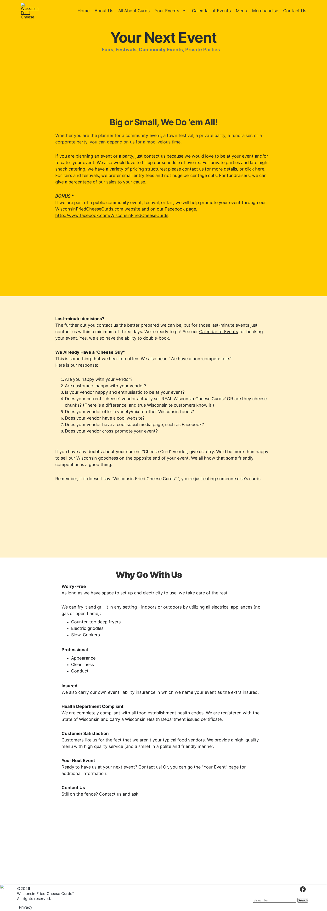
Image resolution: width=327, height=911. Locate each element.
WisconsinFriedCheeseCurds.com (89, 208)
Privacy (25, 907)
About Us (104, 10)
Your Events (167, 10)
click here (254, 168)
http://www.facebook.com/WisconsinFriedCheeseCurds (111, 215)
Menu (241, 10)
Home (84, 10)
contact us (154, 156)
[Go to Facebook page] (303, 889)
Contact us (110, 794)
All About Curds (134, 10)
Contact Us (294, 10)
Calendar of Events (211, 10)
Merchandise (265, 10)
